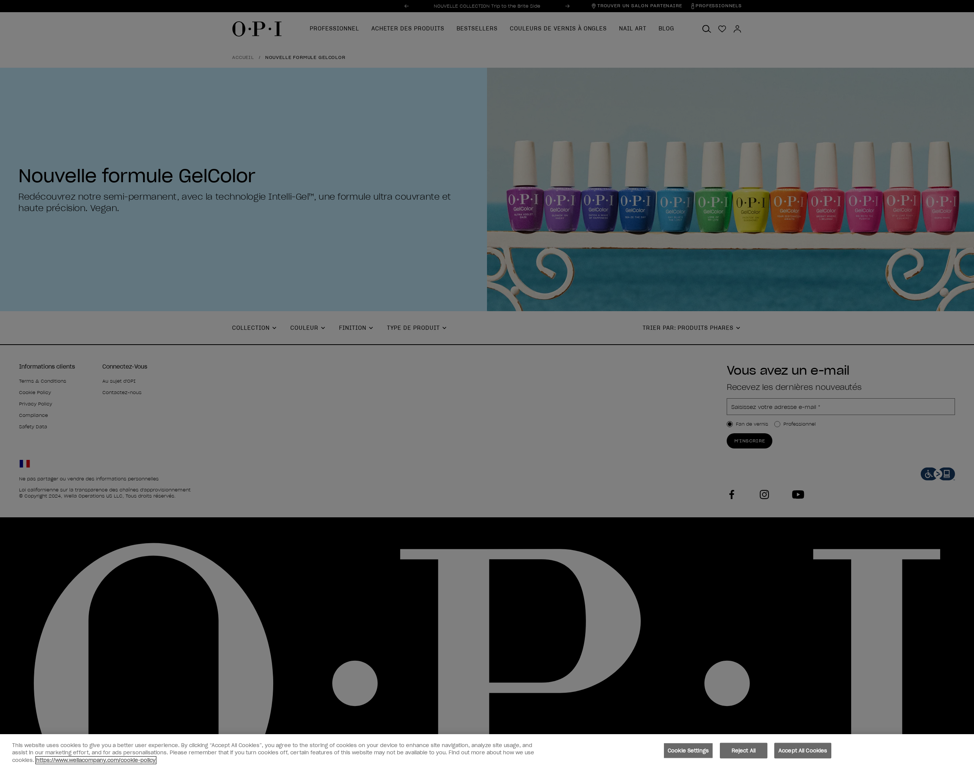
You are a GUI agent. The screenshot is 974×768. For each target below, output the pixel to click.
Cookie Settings (688, 750)
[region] (487, 751)
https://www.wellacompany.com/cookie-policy (96, 760)
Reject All (744, 750)
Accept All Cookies (802, 750)
